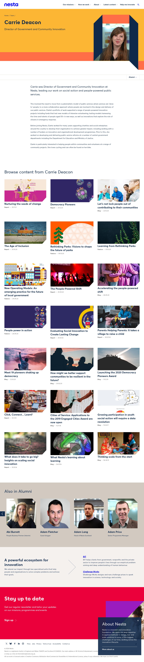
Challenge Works (91, 572)
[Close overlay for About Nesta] (139, 619)
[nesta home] (11, 4)
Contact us (66, 644)
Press (29, 644)
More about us (108, 649)
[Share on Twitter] (20, 90)
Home (6, 15)
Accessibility (57, 644)
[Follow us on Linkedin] (19, 644)
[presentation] (2, 513)
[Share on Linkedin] (20, 98)
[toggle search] (138, 5)
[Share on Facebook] (20, 94)
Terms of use (47, 644)
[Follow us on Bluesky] (11, 644)
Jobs (33, 644)
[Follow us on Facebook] (15, 644)
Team (12, 15)
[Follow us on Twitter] (6, 644)
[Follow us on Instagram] (23, 644)
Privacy (38, 644)
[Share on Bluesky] (20, 102)
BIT (84, 557)
